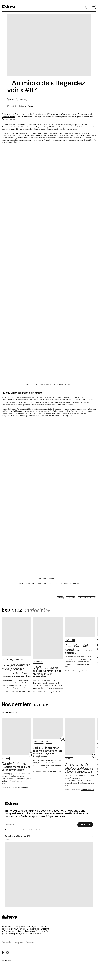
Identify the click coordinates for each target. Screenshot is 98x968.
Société (5, 758)
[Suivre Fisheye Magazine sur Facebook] (3, 952)
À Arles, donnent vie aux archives (16, 670)
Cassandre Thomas (24, 691)
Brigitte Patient (21, 114)
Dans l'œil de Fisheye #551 (17, 836)
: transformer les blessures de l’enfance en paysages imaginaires (48, 751)
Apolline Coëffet (55, 692)
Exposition (21, 99)
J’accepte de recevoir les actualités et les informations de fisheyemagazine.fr (29, 830)
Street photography (86, 597)
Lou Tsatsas (29, 106)
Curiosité (19, 659)
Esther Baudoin (87, 671)
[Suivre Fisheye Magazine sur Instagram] (7, 952)
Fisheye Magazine (87, 789)
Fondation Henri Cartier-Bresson (15, 125)
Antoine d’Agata (71, 397)
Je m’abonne (85, 824)
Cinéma (11, 99)
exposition (38, 114)
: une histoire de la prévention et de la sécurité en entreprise (47, 672)
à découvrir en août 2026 (79, 767)
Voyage (69, 758)
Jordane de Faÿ (23, 787)
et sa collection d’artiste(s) (78, 649)
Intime (49, 742)
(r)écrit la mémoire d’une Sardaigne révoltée (16, 766)
